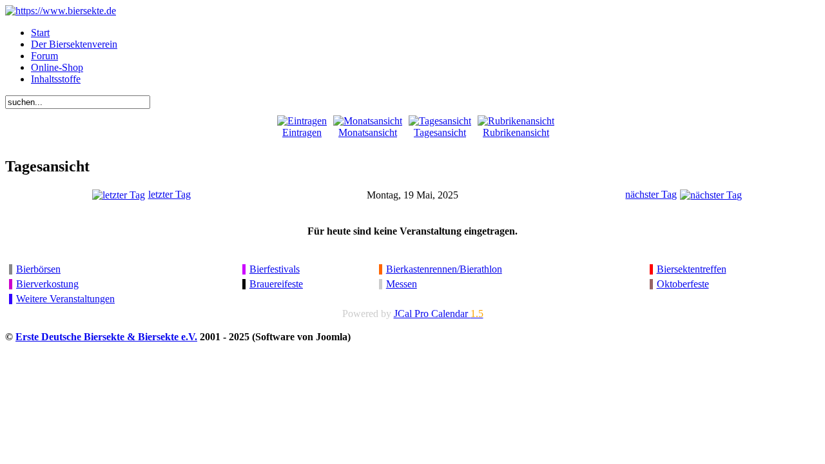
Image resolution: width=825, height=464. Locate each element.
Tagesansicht (440, 132)
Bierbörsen (38, 269)
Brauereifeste (276, 283)
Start (40, 32)
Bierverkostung (47, 283)
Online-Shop (57, 67)
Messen (401, 283)
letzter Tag (169, 194)
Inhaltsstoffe (56, 78)
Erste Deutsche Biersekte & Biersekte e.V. (106, 336)
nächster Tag (651, 194)
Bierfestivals (274, 269)
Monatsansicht (367, 132)
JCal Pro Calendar (438, 313)
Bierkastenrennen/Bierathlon (444, 269)
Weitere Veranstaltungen (65, 298)
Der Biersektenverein (74, 44)
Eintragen (302, 132)
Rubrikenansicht (516, 132)
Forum (44, 55)
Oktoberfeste (683, 283)
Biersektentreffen (691, 269)
